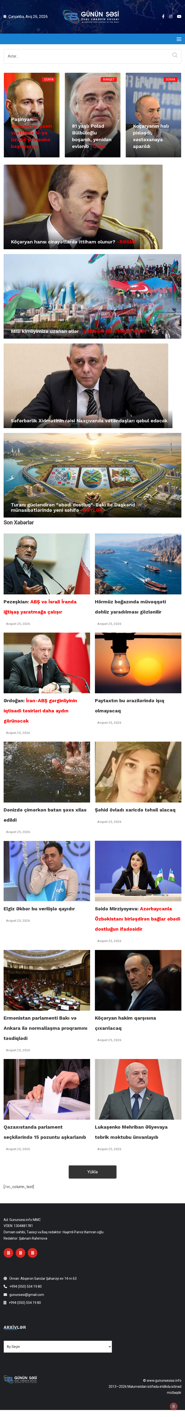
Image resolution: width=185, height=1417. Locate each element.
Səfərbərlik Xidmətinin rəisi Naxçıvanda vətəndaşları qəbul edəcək (89, 421)
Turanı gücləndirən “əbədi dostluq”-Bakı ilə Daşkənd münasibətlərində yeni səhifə (73, 507)
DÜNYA (48, 79)
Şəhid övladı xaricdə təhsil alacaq (135, 810)
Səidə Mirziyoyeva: (137, 919)
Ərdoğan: (40, 711)
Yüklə (92, 1171)
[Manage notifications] (174, 1406)
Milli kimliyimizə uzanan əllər (78, 331)
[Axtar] (173, 55)
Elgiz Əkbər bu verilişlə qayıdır (39, 909)
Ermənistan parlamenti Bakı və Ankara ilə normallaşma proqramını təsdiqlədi (45, 1028)
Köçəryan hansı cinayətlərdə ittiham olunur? (73, 242)
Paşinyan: (31, 132)
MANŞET (108, 79)
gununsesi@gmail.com (26, 1295)
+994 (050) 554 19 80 (25, 1286)
